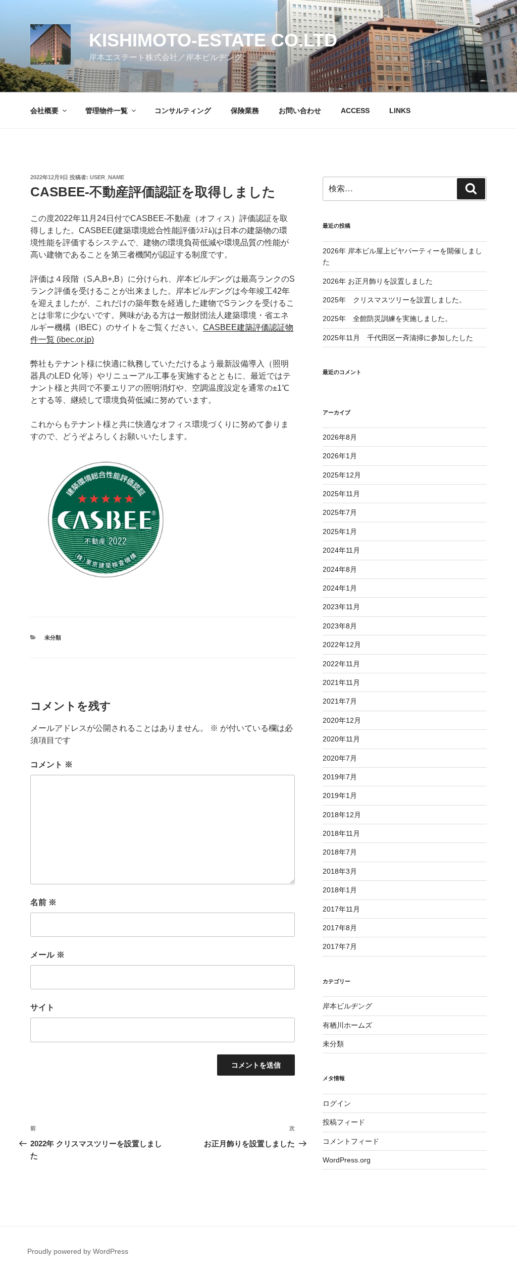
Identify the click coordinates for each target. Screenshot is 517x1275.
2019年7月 (340, 777)
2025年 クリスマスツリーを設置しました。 (394, 300)
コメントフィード (351, 1141)
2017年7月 (340, 946)
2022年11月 (341, 664)
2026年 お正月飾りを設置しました (378, 281)
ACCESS (355, 111)
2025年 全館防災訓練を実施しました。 (387, 318)
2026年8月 (340, 437)
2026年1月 (340, 456)
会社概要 (44, 111)
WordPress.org (347, 1160)
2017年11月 (341, 909)
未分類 (52, 637)
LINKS (399, 111)
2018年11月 (341, 833)
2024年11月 (341, 550)
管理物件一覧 (106, 111)
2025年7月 (340, 512)
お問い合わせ (300, 111)
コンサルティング (182, 111)
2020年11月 (341, 739)
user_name (107, 177)
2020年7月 (340, 758)
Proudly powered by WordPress (77, 1251)
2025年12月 (342, 475)
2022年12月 (342, 645)
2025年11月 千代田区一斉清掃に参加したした (398, 338)
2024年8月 (340, 569)
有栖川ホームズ (347, 1025)
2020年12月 (342, 720)
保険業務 (245, 111)
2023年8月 (340, 626)
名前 (43, 902)
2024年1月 (340, 588)
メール (47, 954)
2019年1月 (340, 795)
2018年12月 (342, 815)
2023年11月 (341, 607)
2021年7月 (340, 701)
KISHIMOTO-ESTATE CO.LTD (213, 40)
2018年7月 (340, 852)
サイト (42, 1007)
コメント (51, 764)
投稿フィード (344, 1122)
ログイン (337, 1103)
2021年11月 (341, 682)
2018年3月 (340, 871)
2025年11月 (341, 494)
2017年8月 (340, 928)
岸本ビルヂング (347, 1006)
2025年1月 (340, 531)
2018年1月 (340, 890)
